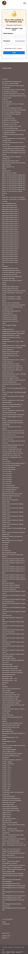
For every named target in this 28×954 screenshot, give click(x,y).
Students (4, 739)
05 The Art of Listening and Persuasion (12, 108)
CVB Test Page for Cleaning (9, 325)
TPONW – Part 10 (6, 768)
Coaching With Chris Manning (9, 315)
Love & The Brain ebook (8, 485)
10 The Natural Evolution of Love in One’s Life (14, 130)
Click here (9, 25)
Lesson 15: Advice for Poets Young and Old (13, 414)
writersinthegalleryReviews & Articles (11, 898)
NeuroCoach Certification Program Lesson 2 (13, 560)
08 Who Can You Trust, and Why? (10, 122)
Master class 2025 (7, 498)
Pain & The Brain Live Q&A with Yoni (11, 688)
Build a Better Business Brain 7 (10, 258)
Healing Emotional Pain (8, 329)
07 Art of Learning (6, 116)
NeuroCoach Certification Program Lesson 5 (13, 575)
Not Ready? (5, 682)
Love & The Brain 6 (7, 481)
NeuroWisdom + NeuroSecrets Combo (12, 670)
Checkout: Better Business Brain (10, 286)
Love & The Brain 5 (7, 479)
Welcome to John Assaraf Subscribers (11, 879)
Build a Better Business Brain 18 (10, 225)
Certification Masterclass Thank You (11, 270)
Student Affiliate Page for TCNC (10, 737)
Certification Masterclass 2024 (10, 268)
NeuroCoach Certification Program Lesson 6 (13, 577)
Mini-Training (5, 538)
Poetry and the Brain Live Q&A (10, 699)
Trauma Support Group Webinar (10, 808)
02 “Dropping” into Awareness (10, 91)
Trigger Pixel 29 (6, 816)
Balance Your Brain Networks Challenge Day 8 (14, 189)
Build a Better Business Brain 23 (10, 238)
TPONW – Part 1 (6, 766)
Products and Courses (8, 715)
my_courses (5, 548)
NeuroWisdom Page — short (9, 678)
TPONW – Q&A (6, 788)
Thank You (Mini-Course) (8, 751)
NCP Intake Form (6, 550)
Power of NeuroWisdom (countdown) (11, 701)
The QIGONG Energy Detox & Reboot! (12, 753)
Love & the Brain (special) (8, 467)
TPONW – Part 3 (6, 774)
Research (4, 719)
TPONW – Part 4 (6, 776)
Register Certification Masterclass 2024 (12, 717)
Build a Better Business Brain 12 (10, 213)
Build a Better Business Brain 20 (10, 232)
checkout (4, 284)
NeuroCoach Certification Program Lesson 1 (13, 558)
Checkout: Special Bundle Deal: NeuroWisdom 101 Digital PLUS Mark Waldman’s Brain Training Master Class (13, 307)
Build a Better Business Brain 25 (10, 242)
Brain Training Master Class (9, 203)
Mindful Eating (5, 534)
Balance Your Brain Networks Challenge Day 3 (14, 179)
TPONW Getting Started (8, 796)
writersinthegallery (7, 881)
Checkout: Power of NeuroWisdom (11, 303)
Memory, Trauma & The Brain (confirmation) (13, 532)
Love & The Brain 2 (7, 473)
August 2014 (5, 938)
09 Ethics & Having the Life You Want (11, 126)
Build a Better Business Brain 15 (10, 219)
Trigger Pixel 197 (6, 812)
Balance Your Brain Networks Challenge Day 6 (14, 185)
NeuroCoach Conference (8, 583)
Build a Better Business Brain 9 (10, 262)
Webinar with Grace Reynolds (9, 822)
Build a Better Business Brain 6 (10, 256)
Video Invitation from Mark (9, 818)
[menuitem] (3, 951)
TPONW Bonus (6, 790)
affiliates (4, 169)
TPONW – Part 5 (6, 778)
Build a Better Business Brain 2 (10, 229)
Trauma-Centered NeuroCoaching (10, 810)
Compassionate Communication (10, 321)
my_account (5, 544)
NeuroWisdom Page (7, 676)
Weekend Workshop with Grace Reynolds (12, 873)
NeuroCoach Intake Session (9, 589)
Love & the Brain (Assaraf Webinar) (11, 465)
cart (3, 264)
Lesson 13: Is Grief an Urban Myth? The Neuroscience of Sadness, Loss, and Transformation (12, 406)
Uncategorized (6, 924)
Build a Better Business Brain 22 (10, 236)
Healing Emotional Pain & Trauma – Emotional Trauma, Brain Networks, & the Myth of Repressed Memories (13, 347)
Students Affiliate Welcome (9, 741)
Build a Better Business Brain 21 (10, 234)
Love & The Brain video (8, 491)
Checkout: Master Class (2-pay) (10, 288)
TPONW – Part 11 (6, 770)
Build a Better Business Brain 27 (10, 246)
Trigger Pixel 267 (6, 814)
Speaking (4, 721)
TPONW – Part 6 (6, 780)
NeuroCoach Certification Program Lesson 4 (13, 569)
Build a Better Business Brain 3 (10, 250)
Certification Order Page (8, 278)
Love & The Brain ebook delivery (10, 487)
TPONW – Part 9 (6, 786)
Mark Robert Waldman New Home (11, 495)
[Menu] (24, 3)
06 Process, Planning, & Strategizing (11, 112)
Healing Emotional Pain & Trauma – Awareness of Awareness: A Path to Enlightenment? (11, 337)
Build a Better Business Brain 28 (10, 248)
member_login (5, 502)
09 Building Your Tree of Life (9, 124)
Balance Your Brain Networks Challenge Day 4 (14, 181)
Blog (3, 195)
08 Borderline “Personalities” (9, 120)
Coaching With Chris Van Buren (10, 317)
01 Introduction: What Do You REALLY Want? (13, 89)
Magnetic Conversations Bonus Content (12, 493)
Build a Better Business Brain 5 (10, 254)
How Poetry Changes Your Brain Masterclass (13, 380)
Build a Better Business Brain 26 (10, 244)
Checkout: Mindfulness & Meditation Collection (14, 290)
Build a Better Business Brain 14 (10, 217)
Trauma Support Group (8, 804)
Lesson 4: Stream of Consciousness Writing (13, 433)
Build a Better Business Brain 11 (10, 211)
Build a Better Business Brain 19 (10, 227)
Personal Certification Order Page (11, 694)
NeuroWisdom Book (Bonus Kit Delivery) (12, 672)
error (3, 327)
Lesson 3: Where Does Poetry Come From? (13, 431)
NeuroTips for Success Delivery (10, 666)
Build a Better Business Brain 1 (10, 207)
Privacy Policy (6, 68)
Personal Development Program (10, 696)
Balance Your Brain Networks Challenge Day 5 (14, 183)
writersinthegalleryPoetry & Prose (11, 883)
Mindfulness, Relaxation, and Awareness (12, 536)
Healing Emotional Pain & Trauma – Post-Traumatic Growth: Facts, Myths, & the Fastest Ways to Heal (12, 370)
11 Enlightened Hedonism (8, 132)
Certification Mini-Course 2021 (10, 274)
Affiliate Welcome (6, 165)
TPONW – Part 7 (6, 782)
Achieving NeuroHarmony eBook (10, 160)
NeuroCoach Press (7, 615)
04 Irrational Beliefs (7, 102)
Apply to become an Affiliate (9, 173)
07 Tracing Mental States (8, 118)
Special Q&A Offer (6, 729)
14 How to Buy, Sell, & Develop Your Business (14, 146)
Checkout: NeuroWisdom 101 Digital (11, 296)
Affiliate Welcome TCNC (8, 167)
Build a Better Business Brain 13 (10, 215)
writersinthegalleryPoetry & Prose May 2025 (13, 895)
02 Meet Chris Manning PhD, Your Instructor (13, 93)
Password (14, 41)
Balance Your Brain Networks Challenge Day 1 (14, 175)
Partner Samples (6, 690)
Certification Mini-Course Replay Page (12, 276)
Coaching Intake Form (7, 313)
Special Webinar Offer (7, 731)
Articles (4, 922)
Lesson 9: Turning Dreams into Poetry (12, 449)
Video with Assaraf (7, 820)
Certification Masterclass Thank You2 (11, 272)
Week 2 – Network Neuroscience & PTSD (12, 843)
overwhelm (5, 686)
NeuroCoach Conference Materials (11, 585)
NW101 (4, 684)
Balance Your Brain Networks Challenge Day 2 (14, 177)
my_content (5, 546)
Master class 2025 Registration (10, 500)
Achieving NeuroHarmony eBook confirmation (13, 162)
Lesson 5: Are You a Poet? (9, 435)
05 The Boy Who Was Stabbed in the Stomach (14, 110)
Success (4, 743)
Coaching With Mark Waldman (9, 319)
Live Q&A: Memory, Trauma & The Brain (12, 453)
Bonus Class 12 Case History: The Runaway (13, 197)
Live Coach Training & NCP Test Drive (11, 451)
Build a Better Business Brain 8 (10, 260)
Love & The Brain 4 (7, 477)
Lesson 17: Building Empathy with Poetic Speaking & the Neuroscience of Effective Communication (12, 422)
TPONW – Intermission (8, 763)
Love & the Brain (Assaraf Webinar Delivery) (13, 463)
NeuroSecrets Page (7, 664)
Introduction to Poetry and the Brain (11, 384)
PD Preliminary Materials (8, 692)
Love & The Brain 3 (7, 475)
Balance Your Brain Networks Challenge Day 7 (14, 187)
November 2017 (6, 935)
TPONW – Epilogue (7, 761)
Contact (4, 323)
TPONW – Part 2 (6, 772)
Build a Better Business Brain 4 (10, 252)
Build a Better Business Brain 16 (10, 221)
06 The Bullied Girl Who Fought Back (11, 114)
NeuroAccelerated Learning (9, 552)
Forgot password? (20, 41)
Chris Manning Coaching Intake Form (11, 311)
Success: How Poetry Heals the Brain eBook (13, 745)
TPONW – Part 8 (6, 784)
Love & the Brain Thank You (9, 489)
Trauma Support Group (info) (9, 806)
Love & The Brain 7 (7, 483)
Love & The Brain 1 (7, 471)
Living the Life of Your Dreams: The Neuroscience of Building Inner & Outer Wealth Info (12, 457)
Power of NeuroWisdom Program (10, 703)
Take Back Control (6, 747)
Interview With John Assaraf (9, 382)
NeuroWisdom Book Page (8, 674)
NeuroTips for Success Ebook (9, 668)
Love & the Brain (6, 461)
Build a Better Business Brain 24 (10, 240)
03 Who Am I (5, 100)
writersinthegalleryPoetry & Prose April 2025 (13, 885)
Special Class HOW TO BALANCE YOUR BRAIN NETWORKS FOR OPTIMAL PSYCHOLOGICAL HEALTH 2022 (12, 725)
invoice (4, 386)
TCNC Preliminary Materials (9, 749)
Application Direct (6, 171)
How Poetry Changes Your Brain (10, 378)
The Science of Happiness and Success (12, 759)
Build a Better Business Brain (9, 205)
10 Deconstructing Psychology (10, 128)
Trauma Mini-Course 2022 (8, 802)
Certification (5, 266)
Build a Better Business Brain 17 (10, 223)
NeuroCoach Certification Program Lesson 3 (13, 567)
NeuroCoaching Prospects (9, 658)
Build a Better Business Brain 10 (10, 209)
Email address (8, 33)
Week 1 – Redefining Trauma (9, 828)
